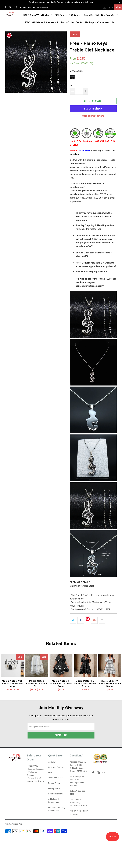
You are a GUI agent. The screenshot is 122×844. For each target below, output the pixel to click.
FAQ (27, 22)
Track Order (67, 22)
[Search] (113, 22)
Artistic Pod (17, 824)
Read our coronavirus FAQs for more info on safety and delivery (61, 2)
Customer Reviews (56, 767)
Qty (71, 85)
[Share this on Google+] (94, 620)
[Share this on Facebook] (80, 620)
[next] (63, 62)
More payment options (93, 116)
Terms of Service (55, 778)
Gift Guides (61, 15)
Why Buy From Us (106, 15)
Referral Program (55, 794)
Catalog (75, 15)
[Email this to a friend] (102, 620)
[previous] (8, 62)
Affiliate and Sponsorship (45, 22)
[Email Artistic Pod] (15, 7)
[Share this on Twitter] (73, 620)
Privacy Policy (54, 788)
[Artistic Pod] (9, 14)
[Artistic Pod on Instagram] (10, 7)
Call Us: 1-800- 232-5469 (33, 7)
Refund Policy (54, 783)
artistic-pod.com (80, 811)
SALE (26, 15)
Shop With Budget (40, 15)
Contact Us (82, 22)
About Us (89, 15)
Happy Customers (99, 22)
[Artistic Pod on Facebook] (5, 7)
